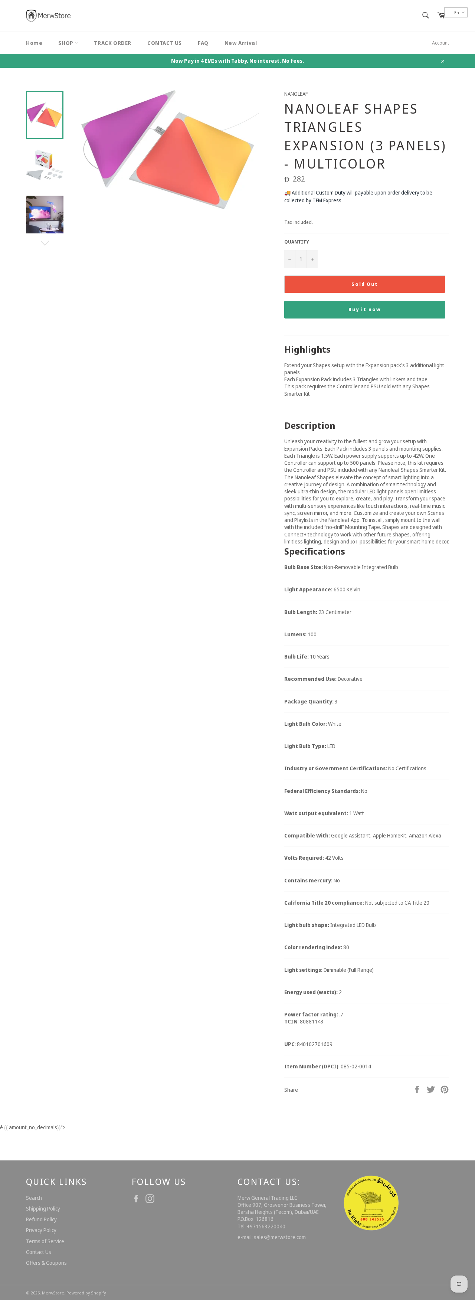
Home (34, 42)
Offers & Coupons (46, 1262)
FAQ (203, 42)
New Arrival (241, 42)
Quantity (296, 242)
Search (34, 1197)
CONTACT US (164, 42)
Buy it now (364, 309)
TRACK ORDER (112, 42)
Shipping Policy (43, 1208)
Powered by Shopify (86, 1293)
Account (440, 42)
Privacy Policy (41, 1230)
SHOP (66, 42)
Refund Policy (41, 1219)
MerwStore (53, 1293)
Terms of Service (45, 1241)
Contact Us (38, 1251)
